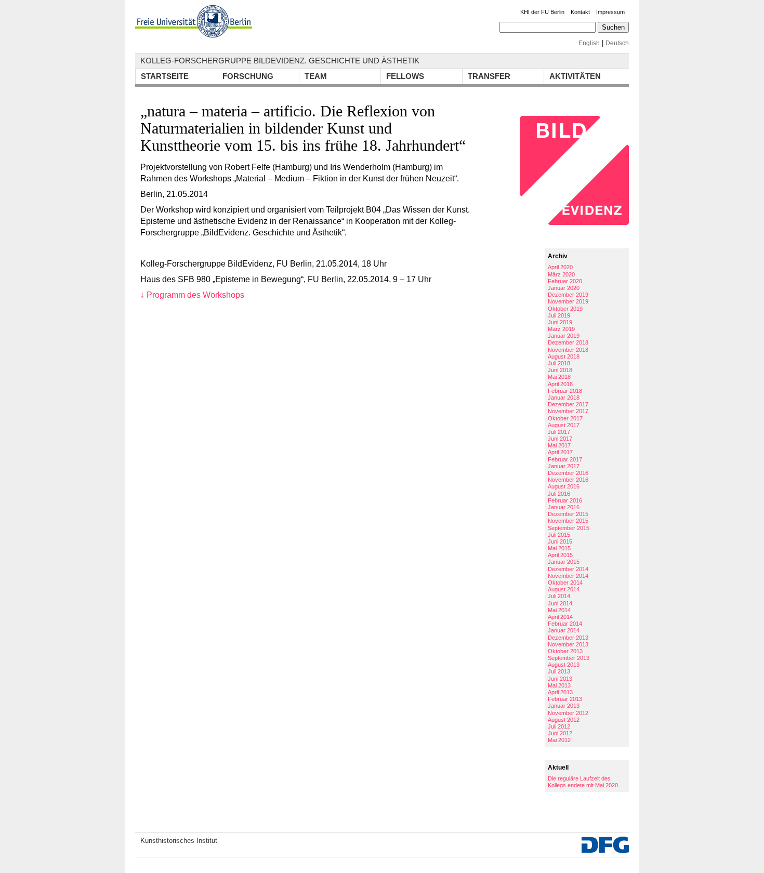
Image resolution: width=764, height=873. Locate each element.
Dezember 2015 (568, 514)
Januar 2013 (563, 706)
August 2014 (563, 589)
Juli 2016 (559, 494)
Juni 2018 (560, 370)
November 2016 (568, 480)
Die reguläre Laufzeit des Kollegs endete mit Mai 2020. (584, 781)
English (589, 43)
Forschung (247, 76)
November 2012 (568, 713)
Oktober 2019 (565, 309)
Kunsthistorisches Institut (178, 840)
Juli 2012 (559, 726)
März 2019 (561, 329)
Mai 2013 (559, 685)
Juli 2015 (559, 535)
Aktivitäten (575, 76)
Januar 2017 (563, 466)
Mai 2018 (559, 377)
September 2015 (568, 528)
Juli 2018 (559, 363)
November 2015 (568, 521)
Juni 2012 (560, 733)
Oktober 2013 (565, 651)
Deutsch (617, 43)
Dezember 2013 (568, 637)
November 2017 (568, 411)
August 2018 (563, 356)
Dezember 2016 (568, 473)
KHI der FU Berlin (542, 12)
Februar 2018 (565, 391)
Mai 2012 (559, 740)
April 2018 (560, 384)
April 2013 (560, 692)
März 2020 (561, 274)
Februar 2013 (565, 699)
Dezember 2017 (568, 404)
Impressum (610, 12)
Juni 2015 (560, 541)
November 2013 (568, 644)
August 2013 (563, 665)
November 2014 (568, 576)
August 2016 (563, 486)
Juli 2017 (559, 432)
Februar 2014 (565, 623)
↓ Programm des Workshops (192, 294)
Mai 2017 (559, 445)
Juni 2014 (560, 603)
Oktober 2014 (565, 582)
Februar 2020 (565, 281)
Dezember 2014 (568, 569)
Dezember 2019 (568, 295)
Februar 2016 (565, 500)
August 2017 (563, 425)
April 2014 (560, 617)
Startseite (165, 76)
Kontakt (580, 12)
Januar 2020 (563, 288)
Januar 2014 (563, 630)
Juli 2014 (559, 596)
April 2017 (560, 452)
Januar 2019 (563, 336)
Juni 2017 (560, 438)
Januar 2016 (563, 507)
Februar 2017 (565, 459)
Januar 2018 (563, 397)
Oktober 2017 (565, 418)
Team (316, 76)
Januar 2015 (563, 562)
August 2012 (563, 720)
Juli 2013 (559, 671)
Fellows (405, 76)
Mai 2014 (559, 610)
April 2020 (560, 267)
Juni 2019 (560, 322)
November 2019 (568, 301)
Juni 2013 (560, 679)
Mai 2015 (559, 548)
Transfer (489, 76)
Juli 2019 (559, 315)
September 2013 (568, 658)
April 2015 (560, 555)
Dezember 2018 (568, 342)
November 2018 (568, 350)
